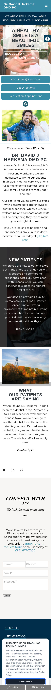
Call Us (14, 687)
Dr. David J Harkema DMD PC (19, 5)
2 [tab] (13, 470)
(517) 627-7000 (25, 550)
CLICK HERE (40, 20)
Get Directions (25, 87)
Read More (25, 329)
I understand (25, 682)
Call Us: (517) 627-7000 (25, 79)
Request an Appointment (25, 96)
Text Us (39, 687)
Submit (7, 596)
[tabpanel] (25, 429)
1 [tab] (4, 470)
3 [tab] (21, 470)
